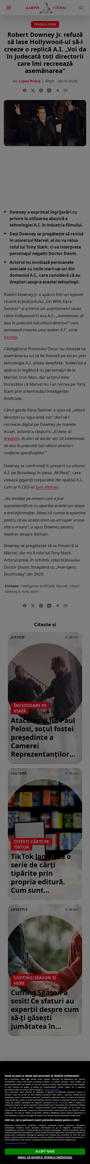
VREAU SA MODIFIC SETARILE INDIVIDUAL (45, 1157)
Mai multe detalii (51, 1089)
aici (6, 1107)
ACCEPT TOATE (45, 1151)
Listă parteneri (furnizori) (16, 1143)
